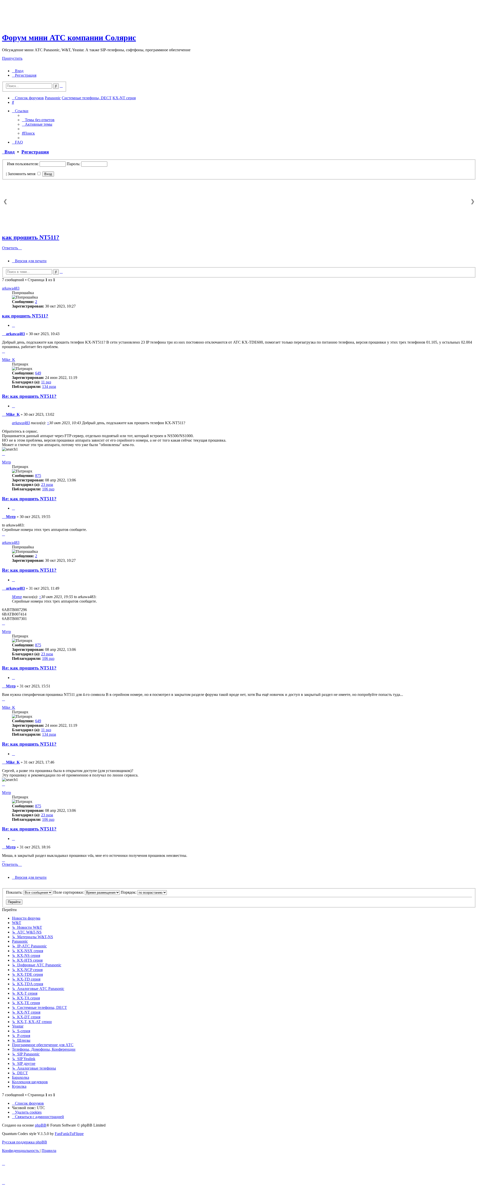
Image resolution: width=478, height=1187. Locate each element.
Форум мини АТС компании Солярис (69, 37)
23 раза (47, 484)
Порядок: (129, 892)
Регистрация (35, 152)
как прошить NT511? (30, 237)
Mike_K (8, 360)
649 (38, 373)
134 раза (49, 386)
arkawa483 (10, 288)
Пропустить (12, 58)
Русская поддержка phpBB (24, 1142)
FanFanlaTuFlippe (69, 1134)
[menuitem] (17, 71)
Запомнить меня (22, 174)
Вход (8, 152)
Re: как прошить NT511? (29, 396)
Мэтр (6, 462)
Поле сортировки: (69, 892)
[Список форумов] (45, 25)
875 (38, 475)
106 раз (48, 489)
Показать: (14, 892)
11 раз (46, 382)
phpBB (40, 1125)
